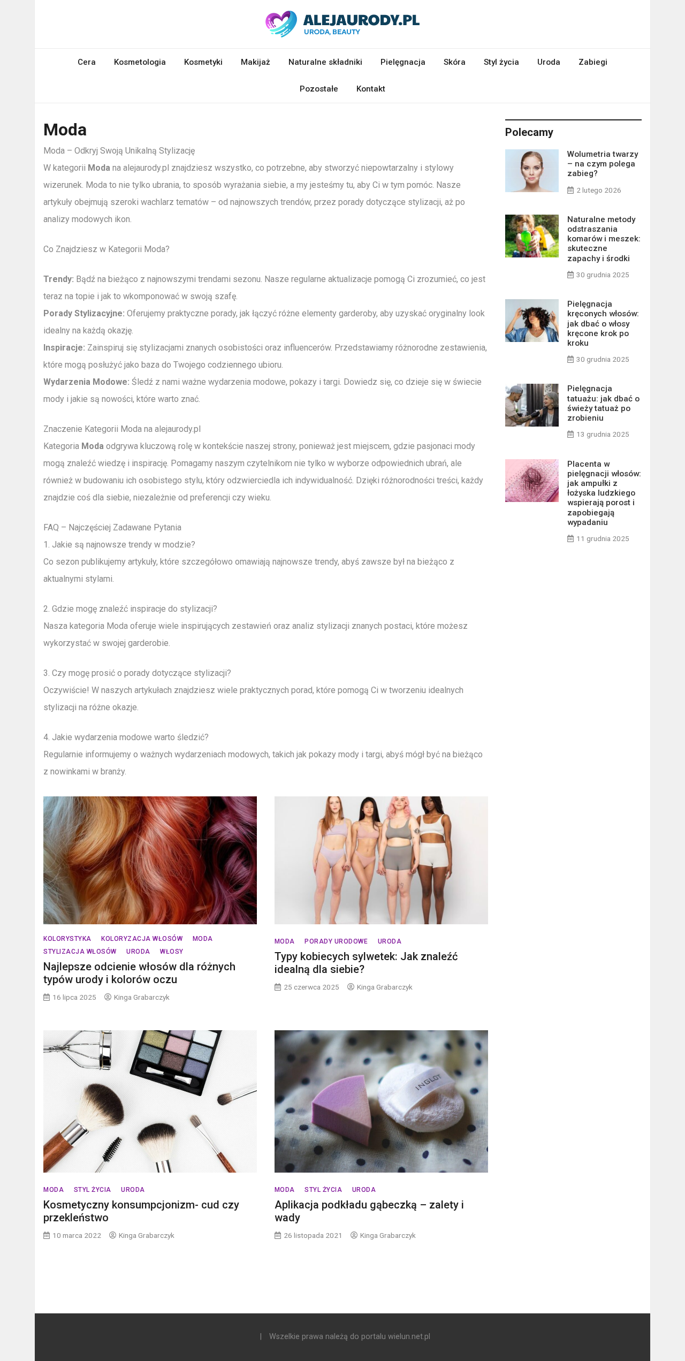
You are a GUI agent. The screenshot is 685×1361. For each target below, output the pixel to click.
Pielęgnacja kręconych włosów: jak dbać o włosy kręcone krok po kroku (603, 323)
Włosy (172, 951)
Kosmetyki (203, 62)
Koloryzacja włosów (141, 938)
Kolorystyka (67, 938)
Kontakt (370, 89)
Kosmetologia (140, 62)
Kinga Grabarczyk (142, 997)
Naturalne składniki (325, 62)
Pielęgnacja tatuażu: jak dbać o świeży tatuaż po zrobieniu (603, 403)
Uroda (548, 62)
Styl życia (501, 62)
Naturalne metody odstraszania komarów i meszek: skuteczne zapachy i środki (604, 239)
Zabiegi (593, 62)
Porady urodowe (336, 941)
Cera (87, 62)
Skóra (455, 62)
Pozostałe (319, 89)
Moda (203, 938)
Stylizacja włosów (80, 951)
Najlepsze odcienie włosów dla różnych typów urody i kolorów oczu (139, 973)
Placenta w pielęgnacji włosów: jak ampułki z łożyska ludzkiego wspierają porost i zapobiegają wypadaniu (604, 493)
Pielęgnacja (402, 62)
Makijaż (255, 62)
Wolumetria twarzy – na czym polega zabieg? (602, 163)
